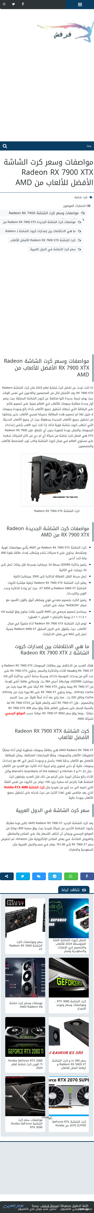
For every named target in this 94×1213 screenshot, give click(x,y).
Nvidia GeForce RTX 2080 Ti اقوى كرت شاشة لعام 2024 (25, 1064)
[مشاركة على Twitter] (23, 876)
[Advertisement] (47, 94)
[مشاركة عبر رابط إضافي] (7, 876)
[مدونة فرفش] (47, 28)
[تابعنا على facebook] (23, 4)
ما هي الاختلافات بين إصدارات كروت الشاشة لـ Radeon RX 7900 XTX (43, 231)
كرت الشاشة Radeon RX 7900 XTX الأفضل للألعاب (43, 240)
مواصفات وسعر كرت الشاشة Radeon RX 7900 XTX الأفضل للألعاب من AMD (46, 213)
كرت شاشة (80, 197)
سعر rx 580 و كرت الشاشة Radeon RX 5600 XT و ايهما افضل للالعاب (69, 1064)
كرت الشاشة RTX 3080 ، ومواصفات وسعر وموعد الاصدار (70, 1005)
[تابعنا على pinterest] (4, 4)
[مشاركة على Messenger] (39, 876)
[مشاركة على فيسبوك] (87, 876)
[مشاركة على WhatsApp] (71, 876)
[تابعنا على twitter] (13, 4)
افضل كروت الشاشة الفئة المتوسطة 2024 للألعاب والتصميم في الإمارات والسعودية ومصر (69, 945)
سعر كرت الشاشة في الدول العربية (53, 249)
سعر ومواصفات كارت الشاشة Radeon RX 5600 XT (25, 945)
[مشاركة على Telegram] (55, 876)
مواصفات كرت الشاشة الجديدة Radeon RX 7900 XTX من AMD (42, 222)
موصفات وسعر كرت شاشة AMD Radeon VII (25, 1005)
